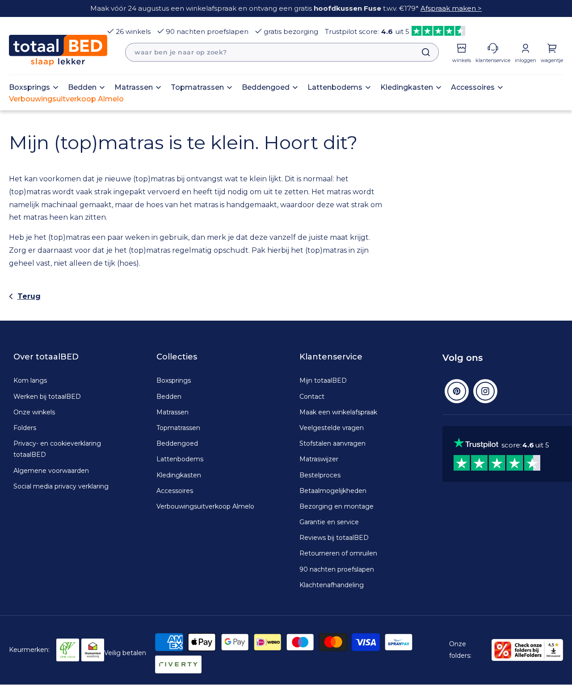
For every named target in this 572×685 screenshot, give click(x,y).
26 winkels (133, 31)
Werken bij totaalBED (47, 397)
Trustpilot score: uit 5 (367, 31)
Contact (311, 397)
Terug (29, 296)
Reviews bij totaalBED (334, 538)
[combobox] (282, 52)
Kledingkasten (178, 475)
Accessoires (174, 491)
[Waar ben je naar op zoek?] (421, 52)
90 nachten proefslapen (207, 31)
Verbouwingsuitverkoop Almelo (205, 506)
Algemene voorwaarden (51, 471)
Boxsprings (173, 380)
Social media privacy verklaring (61, 486)
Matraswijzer (318, 459)
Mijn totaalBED (323, 380)
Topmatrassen (178, 428)
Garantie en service (329, 522)
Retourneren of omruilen (338, 553)
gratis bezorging (291, 31)
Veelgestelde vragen (331, 428)
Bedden (168, 397)
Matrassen (172, 412)
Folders (24, 428)
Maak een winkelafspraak (338, 412)
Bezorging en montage (336, 506)
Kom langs (30, 380)
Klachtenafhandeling (331, 585)
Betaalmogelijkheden (332, 491)
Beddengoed (177, 443)
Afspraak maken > (451, 8)
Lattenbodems (179, 459)
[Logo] (58, 50)
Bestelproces (320, 475)
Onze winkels (34, 412)
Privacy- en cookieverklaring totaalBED (57, 449)
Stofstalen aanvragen (332, 443)
